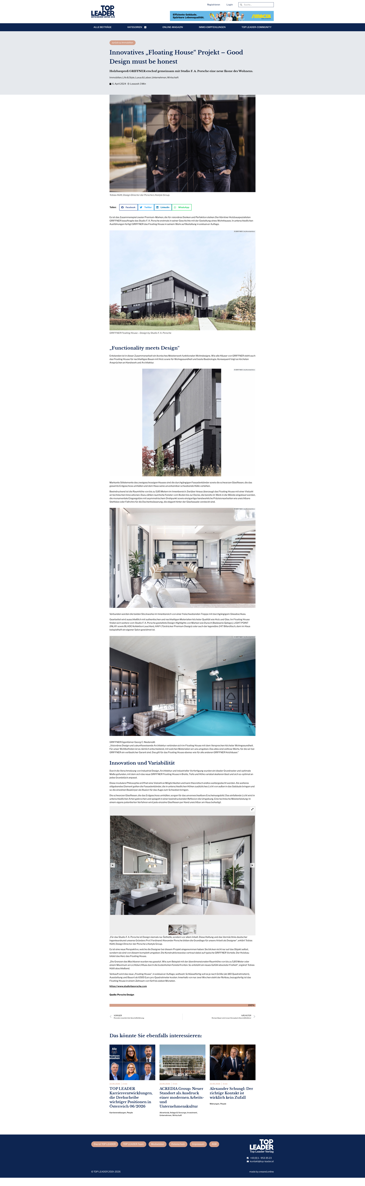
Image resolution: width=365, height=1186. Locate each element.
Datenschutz (178, 1144)
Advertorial (164, 1113)
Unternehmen (159, 77)
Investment (192, 1113)
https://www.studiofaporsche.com (128, 986)
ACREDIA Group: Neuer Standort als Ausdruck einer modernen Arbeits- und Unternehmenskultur (182, 1098)
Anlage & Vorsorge (178, 1113)
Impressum (198, 1144)
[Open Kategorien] (145, 27)
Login (230, 4)
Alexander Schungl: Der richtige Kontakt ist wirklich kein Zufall (231, 1093)
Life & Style (128, 77)
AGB (214, 1144)
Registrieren (213, 4)
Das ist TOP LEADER (105, 1144)
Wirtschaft (173, 77)
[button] (128, 207)
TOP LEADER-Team (133, 1144)
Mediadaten (157, 1144)
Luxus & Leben (143, 77)
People (130, 1113)
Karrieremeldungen (118, 1113)
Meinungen (214, 1104)
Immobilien (116, 77)
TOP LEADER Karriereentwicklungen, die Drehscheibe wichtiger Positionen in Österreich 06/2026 (131, 1098)
